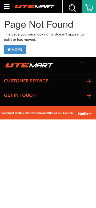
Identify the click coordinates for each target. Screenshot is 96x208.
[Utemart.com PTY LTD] (35, 6)
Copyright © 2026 (12, 113)
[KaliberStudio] (86, 113)
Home (16, 49)
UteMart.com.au (35, 113)
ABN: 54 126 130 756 (59, 113)
